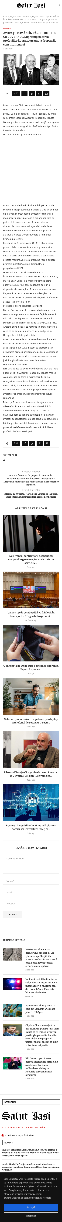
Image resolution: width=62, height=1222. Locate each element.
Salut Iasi (10, 455)
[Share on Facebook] (24, 93)
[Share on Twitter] (32, 93)
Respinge (31, 1215)
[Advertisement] (31, 170)
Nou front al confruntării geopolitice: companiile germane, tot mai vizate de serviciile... (31, 559)
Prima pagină (9, 16)
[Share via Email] (46, 93)
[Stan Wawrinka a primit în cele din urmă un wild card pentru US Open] (12, 1010)
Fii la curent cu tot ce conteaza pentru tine (23, 1127)
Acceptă (31, 1207)
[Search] (58, 5)
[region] (31, 1197)
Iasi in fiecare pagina (28, 16)
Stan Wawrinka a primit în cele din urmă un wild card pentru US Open (40, 1009)
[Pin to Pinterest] (39, 93)
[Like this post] (17, 93)
